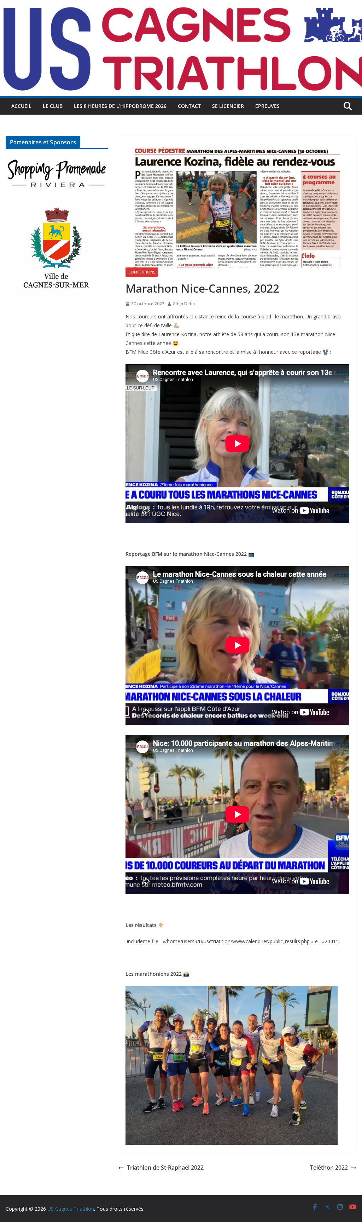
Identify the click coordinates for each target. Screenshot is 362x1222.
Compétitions (141, 272)
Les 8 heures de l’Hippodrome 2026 (120, 106)
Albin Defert (185, 304)
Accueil (21, 106)
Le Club (53, 106)
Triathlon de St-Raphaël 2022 (165, 1167)
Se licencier (228, 106)
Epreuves (267, 106)
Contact (189, 106)
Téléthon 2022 (329, 1167)
